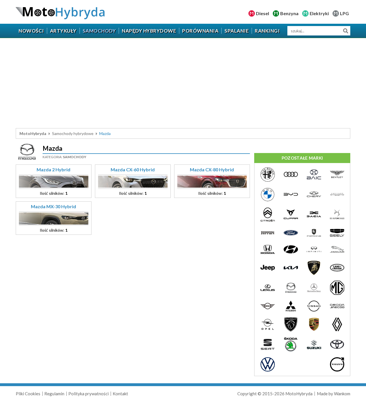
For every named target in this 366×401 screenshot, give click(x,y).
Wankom (342, 393)
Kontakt (120, 393)
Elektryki (319, 13)
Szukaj (345, 30)
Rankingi (267, 31)
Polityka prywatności (88, 393)
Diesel (262, 13)
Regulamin (54, 393)
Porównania (200, 31)
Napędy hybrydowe (149, 31)
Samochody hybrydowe (73, 133)
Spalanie (236, 31)
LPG (344, 13)
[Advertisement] (183, 84)
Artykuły (63, 31)
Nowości (31, 31)
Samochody (99, 31)
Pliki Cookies (28, 393)
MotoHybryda (32, 133)
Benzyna (289, 13)
